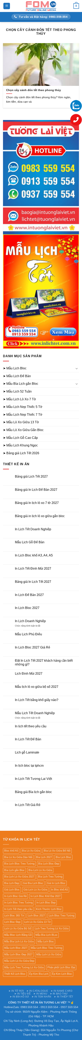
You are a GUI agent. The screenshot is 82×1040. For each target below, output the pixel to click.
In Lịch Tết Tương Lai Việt (33, 778)
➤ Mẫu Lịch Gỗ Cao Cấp (20, 437)
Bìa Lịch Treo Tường (50, 876)
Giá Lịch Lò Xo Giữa (35, 889)
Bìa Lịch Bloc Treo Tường (19, 863)
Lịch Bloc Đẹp (12, 921)
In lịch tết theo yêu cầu (30, 726)
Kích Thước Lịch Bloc (49, 909)
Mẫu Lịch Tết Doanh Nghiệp (35, 713)
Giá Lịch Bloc (12, 889)
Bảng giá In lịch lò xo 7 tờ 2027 (37, 503)
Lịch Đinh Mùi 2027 (28, 673)
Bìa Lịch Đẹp (11, 883)
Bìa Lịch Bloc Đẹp (48, 863)
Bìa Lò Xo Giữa (31, 850)
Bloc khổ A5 (11, 850)
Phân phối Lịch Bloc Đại (61, 967)
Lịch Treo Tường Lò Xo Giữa (51, 928)
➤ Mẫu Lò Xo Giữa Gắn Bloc (23, 430)
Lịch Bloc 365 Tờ (14, 915)
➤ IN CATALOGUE (37, 990)
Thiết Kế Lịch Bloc (14, 973)
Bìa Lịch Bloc (63, 857)
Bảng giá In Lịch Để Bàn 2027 (36, 489)
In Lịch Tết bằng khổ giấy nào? (36, 700)
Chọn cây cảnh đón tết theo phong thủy (33, 90)
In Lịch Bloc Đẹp (46, 902)
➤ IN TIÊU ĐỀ (22, 993)
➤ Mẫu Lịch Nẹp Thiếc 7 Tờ (22, 414)
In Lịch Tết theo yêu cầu (18, 909)
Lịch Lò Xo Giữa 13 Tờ (37, 921)
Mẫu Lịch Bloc (45, 941)
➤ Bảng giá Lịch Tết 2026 (21, 453)
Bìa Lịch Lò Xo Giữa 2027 (19, 876)
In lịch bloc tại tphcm (29, 765)
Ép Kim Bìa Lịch (38, 973)
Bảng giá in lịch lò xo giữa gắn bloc (40, 516)
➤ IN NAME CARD (62, 990)
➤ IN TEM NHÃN (41, 996)
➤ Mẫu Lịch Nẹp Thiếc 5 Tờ (22, 406)
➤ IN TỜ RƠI (16, 990)
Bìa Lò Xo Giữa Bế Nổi (57, 850)
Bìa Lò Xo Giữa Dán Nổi (18, 857)
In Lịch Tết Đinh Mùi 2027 (33, 568)
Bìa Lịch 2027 (44, 857)
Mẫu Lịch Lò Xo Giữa (48, 954)
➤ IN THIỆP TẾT (63, 996)
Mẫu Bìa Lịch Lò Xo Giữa (19, 941)
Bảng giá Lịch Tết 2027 (31, 476)
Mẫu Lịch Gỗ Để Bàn (29, 542)
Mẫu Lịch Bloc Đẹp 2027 (18, 954)
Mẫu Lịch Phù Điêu (28, 634)
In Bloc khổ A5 (59, 889)
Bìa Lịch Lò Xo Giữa (40, 870)
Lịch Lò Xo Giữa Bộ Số (17, 928)
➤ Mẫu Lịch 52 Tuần (17, 391)
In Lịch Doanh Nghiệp (30, 621)
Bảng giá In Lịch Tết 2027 (33, 581)
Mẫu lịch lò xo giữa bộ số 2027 (36, 686)
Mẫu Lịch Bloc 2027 (15, 947)
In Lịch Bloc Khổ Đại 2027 (45, 896)
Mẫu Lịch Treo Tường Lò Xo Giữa (24, 967)
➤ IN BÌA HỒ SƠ (19, 996)
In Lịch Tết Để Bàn (28, 739)
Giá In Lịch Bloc (56, 883)
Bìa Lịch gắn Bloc (14, 870)
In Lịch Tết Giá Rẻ (27, 805)
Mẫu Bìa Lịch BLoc (46, 934)
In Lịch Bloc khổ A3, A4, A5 (34, 555)
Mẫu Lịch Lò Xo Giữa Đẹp (19, 960)
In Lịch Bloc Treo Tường (18, 902)
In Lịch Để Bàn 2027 (29, 595)
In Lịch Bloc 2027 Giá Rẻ (32, 647)
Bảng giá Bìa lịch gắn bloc (33, 792)
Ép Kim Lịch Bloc (62, 973)
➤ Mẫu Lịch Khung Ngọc (20, 445)
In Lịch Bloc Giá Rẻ (15, 896)
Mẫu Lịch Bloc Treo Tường (46, 947)
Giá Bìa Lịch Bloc (33, 883)
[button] (6, 6)
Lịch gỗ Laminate (27, 752)
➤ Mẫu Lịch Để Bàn (17, 376)
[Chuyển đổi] (76, 368)
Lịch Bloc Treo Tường (61, 915)
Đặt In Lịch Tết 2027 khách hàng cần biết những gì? (44, 662)
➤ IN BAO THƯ (59, 993)
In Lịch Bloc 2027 (27, 608)
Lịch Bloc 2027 (36, 915)
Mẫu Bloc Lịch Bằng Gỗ (18, 934)
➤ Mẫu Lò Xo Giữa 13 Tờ (21, 422)
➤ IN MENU (40, 993)
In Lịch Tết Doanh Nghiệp (33, 529)
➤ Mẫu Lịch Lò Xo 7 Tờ (19, 399)
